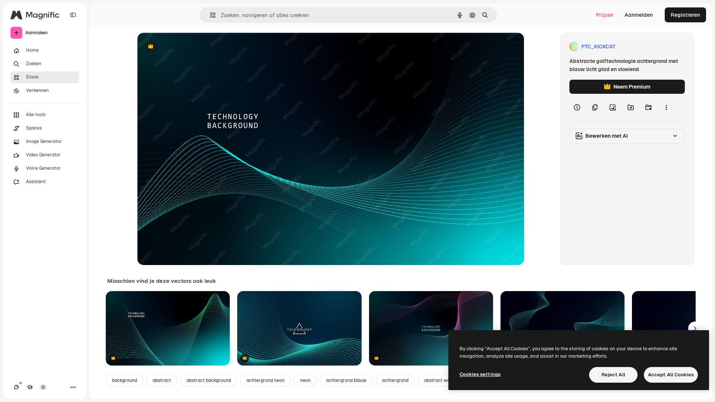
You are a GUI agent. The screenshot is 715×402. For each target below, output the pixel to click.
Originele (186, 46)
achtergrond (395, 380)
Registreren (685, 15)
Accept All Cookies (671, 374)
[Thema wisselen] (43, 387)
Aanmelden (639, 15)
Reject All (613, 374)
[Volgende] (695, 328)
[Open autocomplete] (210, 15)
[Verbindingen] (16, 387)
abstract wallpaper (444, 380)
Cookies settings (480, 374)
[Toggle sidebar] (73, 15)
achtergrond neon (266, 380)
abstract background (209, 380)
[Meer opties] (666, 107)
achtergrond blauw (346, 380)
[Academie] (30, 387)
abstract (162, 380)
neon (305, 380)
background (124, 380)
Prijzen (604, 15)
